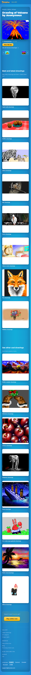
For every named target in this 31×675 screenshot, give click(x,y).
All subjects (5, 634)
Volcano (14, 9)
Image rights (5, 637)
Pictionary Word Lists (8, 647)
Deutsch (17, 662)
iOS (3, 656)
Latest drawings (6, 632)
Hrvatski (24, 662)
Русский (5, 664)
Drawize (4, 9)
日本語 (11, 664)
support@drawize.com (8, 668)
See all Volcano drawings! (9, 47)
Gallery (9, 9)
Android (4, 654)
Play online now (12, 619)
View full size (8, 44)
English (11, 662)
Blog (3, 645)
